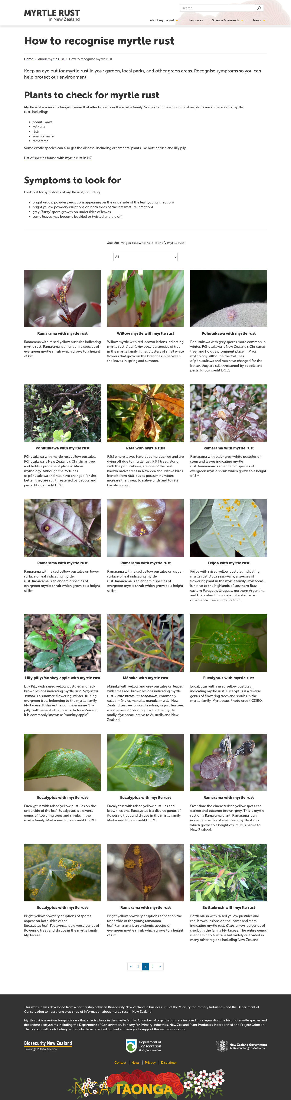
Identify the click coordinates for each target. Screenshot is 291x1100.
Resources (196, 20)
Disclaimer (169, 1063)
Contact (120, 1063)
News (257, 20)
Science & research (225, 20)
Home (28, 59)
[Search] (259, 8)
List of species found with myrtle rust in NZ (58, 158)
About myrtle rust (162, 20)
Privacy (150, 1063)
